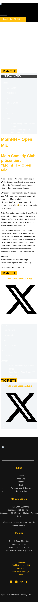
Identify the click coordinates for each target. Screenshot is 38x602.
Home (21, 476)
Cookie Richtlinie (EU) (21, 565)
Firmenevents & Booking (21, 488)
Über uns (21, 479)
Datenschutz (21, 568)
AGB (21, 574)
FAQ (21, 485)
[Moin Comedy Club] (3, 15)
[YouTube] (21, 582)
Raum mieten (21, 491)
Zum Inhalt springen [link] (8, 1)
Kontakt (21, 482)
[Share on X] (21, 314)
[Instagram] (16, 582)
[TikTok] (27, 582)
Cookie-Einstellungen (21, 571)
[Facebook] (11, 582)
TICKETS (9, 71)
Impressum (21, 562)
